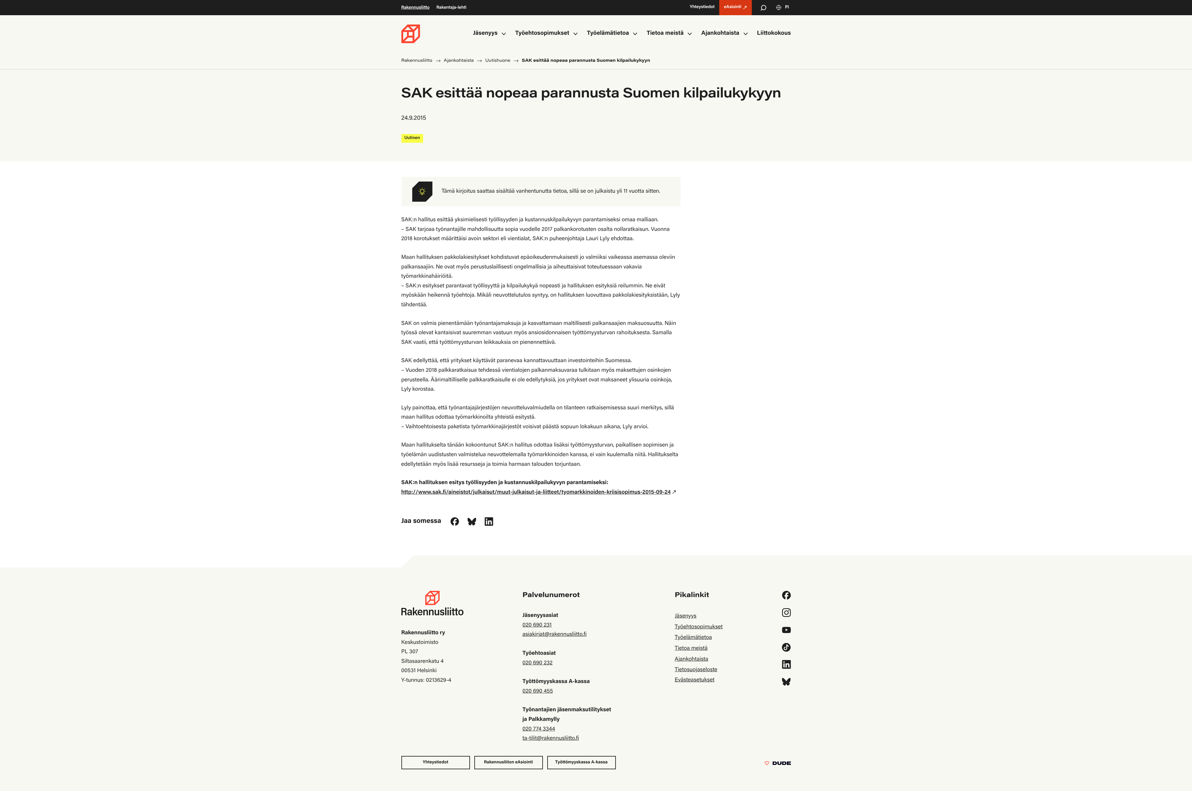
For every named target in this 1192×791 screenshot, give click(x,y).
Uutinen (412, 138)
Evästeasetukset (694, 680)
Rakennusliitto (415, 8)
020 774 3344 (538, 729)
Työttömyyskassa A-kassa (581, 762)
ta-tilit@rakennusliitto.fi (550, 738)
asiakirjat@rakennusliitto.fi (554, 634)
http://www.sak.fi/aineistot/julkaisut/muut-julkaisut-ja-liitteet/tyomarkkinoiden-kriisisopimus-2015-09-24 (536, 492)
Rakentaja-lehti (451, 8)
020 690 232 (537, 663)
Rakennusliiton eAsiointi (508, 762)
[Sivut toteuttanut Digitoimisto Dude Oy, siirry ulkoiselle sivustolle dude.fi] (778, 764)
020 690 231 (537, 625)
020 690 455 (537, 691)
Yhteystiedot (435, 762)
